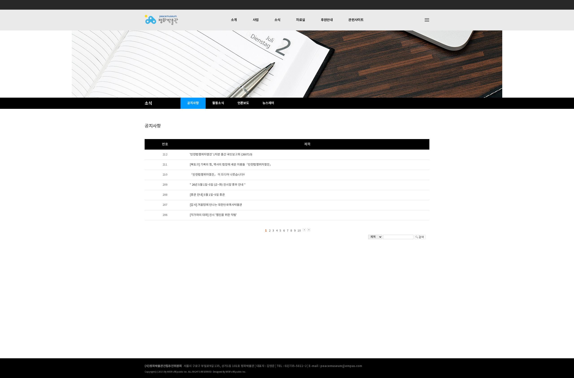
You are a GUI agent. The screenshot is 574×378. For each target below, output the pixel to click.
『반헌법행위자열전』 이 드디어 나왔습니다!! (217, 174)
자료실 (300, 20)
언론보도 (243, 103)
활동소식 (218, 103)
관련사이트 (355, 20)
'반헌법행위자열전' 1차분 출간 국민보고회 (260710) (221, 154)
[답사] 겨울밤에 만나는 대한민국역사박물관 (216, 205)
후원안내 (327, 20)
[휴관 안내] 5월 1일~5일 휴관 (207, 195)
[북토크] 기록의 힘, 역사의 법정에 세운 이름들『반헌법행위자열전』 (231, 164)
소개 (234, 20)
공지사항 (193, 103)
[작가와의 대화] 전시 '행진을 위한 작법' (213, 215)
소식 (277, 20)
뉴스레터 (268, 103)
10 (299, 230)
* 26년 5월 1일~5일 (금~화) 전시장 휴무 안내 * (218, 185)
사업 (256, 20)
